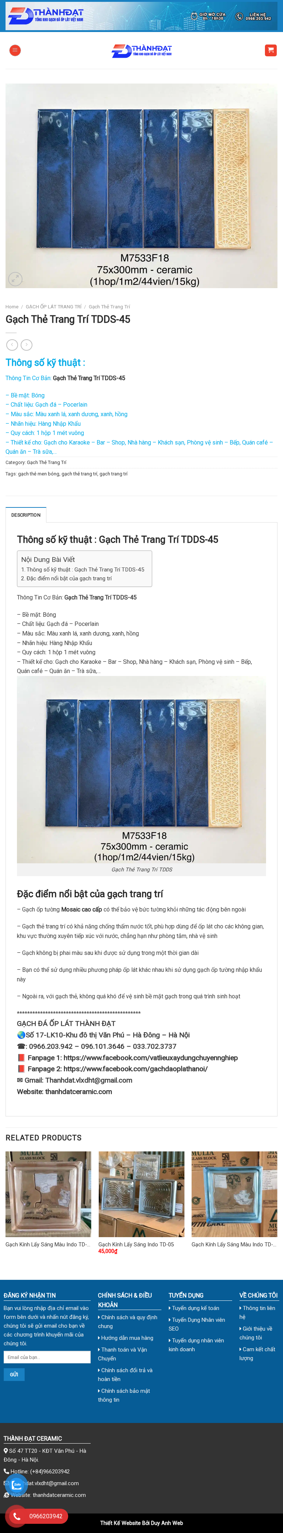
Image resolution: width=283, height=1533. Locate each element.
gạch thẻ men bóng (38, 474)
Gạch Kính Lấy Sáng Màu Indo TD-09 (232, 1245)
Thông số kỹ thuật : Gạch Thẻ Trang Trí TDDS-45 (85, 569)
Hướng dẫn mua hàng (126, 1338)
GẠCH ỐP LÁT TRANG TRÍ (53, 306)
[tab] (26, 515)
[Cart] (271, 51)
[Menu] (15, 50)
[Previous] (5, 1209)
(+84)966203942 (50, 1471)
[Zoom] (15, 279)
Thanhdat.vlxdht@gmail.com (45, 1483)
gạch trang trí (113, 474)
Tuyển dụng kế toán (195, 1308)
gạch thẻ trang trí (79, 474)
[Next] (277, 1209)
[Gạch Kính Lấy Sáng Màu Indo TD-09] (234, 1194)
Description (26, 515)
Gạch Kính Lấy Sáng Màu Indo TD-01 (46, 1245)
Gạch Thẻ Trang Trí (109, 306)
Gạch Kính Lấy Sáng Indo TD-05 (136, 1245)
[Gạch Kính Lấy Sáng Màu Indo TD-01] (48, 1194)
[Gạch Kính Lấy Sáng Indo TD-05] (141, 1194)
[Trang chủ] (141, 16)
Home (12, 306)
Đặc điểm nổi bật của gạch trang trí (69, 578)
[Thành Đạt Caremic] (141, 50)
